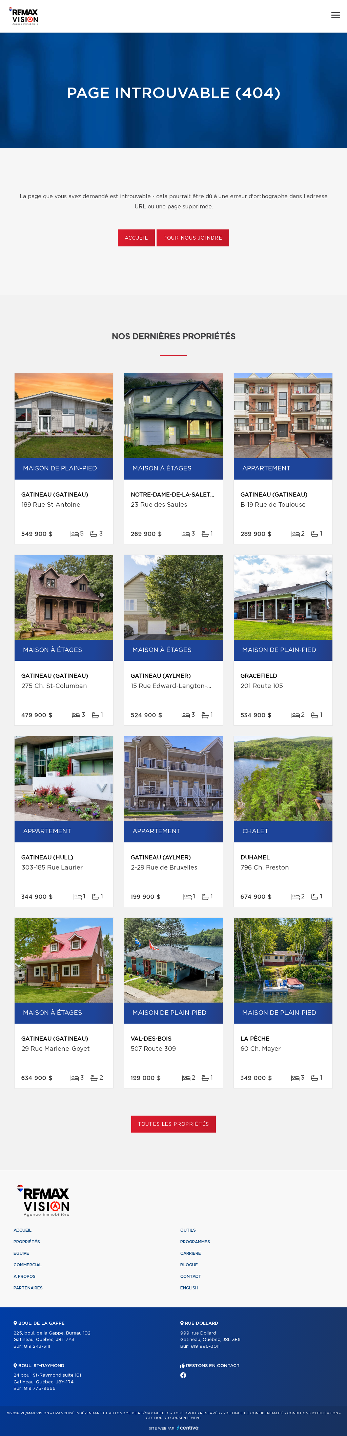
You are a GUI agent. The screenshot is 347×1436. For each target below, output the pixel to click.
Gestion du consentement (173, 1418)
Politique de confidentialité (253, 1413)
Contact (190, 1276)
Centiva (188, 1427)
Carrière (190, 1253)
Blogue (189, 1265)
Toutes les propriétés (173, 1124)
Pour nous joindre (192, 238)
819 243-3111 (37, 1346)
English (189, 1288)
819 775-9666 (40, 1388)
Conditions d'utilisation (312, 1413)
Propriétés (27, 1242)
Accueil (136, 238)
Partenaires (28, 1288)
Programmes (195, 1242)
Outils (188, 1230)
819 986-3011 (205, 1346)
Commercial (28, 1265)
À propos (25, 1276)
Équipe (21, 1253)
